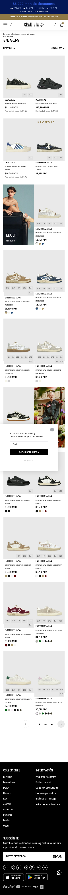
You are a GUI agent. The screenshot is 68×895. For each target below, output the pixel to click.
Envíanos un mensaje (46, 799)
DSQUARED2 (10, 100)
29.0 (60, 158)
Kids (5, 799)
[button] (5, 25)
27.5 (30, 158)
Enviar (57, 856)
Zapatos (7, 804)
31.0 (30, 293)
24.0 (38, 224)
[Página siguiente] (61, 724)
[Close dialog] (52, 430)
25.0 (49, 224)
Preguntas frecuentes (46, 777)
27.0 (24, 95)
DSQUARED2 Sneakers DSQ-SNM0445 (46, 104)
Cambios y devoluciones (47, 788)
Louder (6, 820)
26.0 (55, 224)
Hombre (7, 793)
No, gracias (28, 460)
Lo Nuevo (7, 777)
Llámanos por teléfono (46, 793)
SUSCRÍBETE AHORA (29, 452)
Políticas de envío (44, 782)
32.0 (44, 357)
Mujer (6, 788)
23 (52, 724)
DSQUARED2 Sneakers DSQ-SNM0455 (15, 104)
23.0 (44, 224)
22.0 (9, 357)
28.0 (30, 95)
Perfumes (7, 815)
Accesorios (8, 810)
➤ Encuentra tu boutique (48, 804)
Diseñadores (9, 782)
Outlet (6, 826)
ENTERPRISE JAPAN (44, 163)
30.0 (24, 288)
